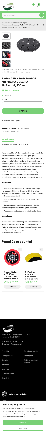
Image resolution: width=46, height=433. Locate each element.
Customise (23, 428)
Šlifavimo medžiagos (10, 25)
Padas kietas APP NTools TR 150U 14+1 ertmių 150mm (11, 275)
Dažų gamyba (7, 355)
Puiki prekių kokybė (18, 394)
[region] (23, 417)
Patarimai (5, 364)
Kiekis (4, 100)
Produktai (5, 351)
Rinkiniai (5, 360)
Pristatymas (28, 355)
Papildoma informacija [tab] (15, 144)
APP (21, 129)
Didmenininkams (8, 373)
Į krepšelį (23, 111)
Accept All (23, 422)
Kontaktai (5, 378)
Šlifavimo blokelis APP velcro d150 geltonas (32, 275)
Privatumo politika (31, 351)
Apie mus (5, 369)
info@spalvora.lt (16, 344)
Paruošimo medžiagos (18, 23)
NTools (26, 129)
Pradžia (5, 23)
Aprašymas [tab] (8, 139)
